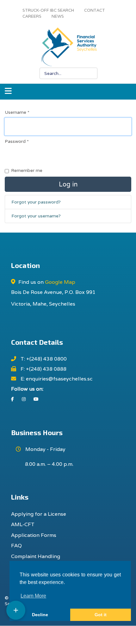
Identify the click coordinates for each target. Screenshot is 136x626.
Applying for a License (38, 514)
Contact (94, 10)
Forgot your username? (36, 216)
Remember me (26, 170)
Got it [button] (101, 614)
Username (17, 112)
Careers (31, 16)
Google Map (60, 282)
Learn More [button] (33, 596)
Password (17, 141)
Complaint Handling (35, 556)
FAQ (16, 545)
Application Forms (33, 535)
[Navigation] (8, 92)
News (58, 16)
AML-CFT (22, 524)
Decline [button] (40, 614)
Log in (68, 184)
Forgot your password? (36, 202)
